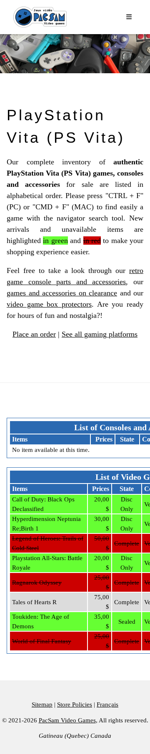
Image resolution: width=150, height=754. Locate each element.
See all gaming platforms (100, 334)
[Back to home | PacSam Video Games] (40, 17)
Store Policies (74, 704)
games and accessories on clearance (62, 293)
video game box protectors (49, 304)
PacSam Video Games (67, 720)
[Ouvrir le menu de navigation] (129, 17)
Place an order (34, 334)
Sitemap (42, 704)
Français (107, 704)
